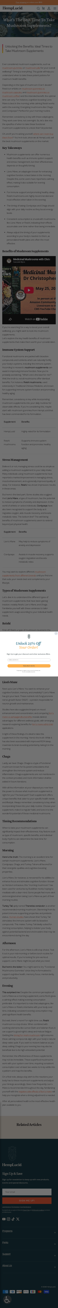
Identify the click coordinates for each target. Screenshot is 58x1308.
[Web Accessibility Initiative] (1, 1304)
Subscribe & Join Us (29, 665)
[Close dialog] (56, 633)
